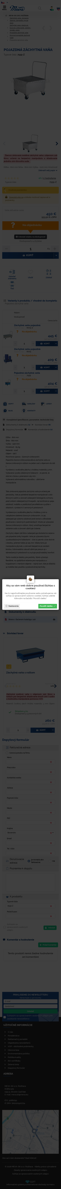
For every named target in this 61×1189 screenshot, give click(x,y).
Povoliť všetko (46, 606)
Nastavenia (13, 606)
